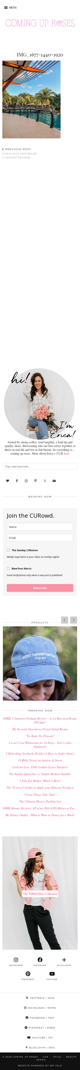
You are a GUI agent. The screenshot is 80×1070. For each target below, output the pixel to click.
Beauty (71, 1057)
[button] (13, 7)
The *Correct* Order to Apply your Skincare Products (40, 787)
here (66, 453)
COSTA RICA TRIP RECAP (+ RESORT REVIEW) (19, 153)
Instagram (41, 1008)
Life (46, 1057)
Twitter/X (42, 998)
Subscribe (40, 588)
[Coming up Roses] (40, 24)
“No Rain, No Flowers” (40, 736)
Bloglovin (41, 1047)
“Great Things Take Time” (40, 794)
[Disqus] (40, 213)
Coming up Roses (25, 1057)
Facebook (41, 1017)
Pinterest (41, 1027)
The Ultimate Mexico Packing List (40, 801)
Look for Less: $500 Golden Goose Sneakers (40, 767)
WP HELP (56, 1065)
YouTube (42, 1037)
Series (41, 1060)
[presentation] (64, 620)
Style (57, 1057)
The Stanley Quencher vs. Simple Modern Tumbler (40, 774)
